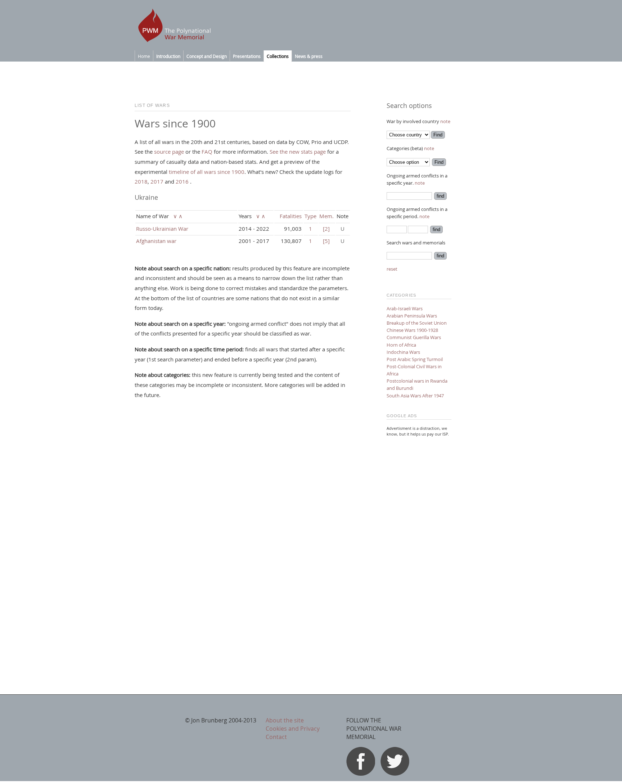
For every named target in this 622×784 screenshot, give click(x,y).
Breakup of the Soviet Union (417, 323)
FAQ (207, 151)
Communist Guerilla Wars (414, 337)
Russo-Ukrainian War (162, 228)
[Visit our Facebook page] (360, 774)
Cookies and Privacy (293, 729)
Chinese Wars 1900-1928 (412, 330)
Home (144, 56)
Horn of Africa (401, 345)
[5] (326, 240)
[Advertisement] (419, 551)
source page (169, 151)
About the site (285, 720)
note (445, 121)
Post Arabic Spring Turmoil (415, 359)
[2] (326, 228)
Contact (276, 737)
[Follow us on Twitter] (394, 774)
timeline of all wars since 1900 (206, 171)
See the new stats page (298, 151)
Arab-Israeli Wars (405, 308)
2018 (141, 181)
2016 (182, 181)
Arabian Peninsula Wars (412, 315)
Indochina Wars (403, 352)
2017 (156, 181)
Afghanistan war (156, 240)
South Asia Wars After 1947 (415, 395)
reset (392, 269)
